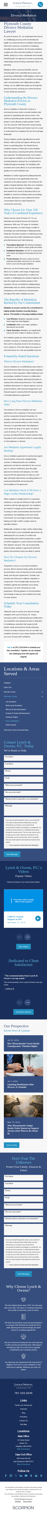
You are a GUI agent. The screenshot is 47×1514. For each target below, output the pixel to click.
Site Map (23, 1424)
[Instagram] (11, 1475)
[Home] (22, 4)
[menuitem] (23, 683)
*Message (8, 806)
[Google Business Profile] (36, 1475)
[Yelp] (41, 1475)
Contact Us (23, 1420)
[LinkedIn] (21, 1475)
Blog (23, 1413)
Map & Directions (23, 1449)
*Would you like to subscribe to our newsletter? (21, 799)
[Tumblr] (31, 1475)
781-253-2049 (23, 1393)
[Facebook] (6, 1475)
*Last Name (9, 764)
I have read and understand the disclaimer (24, 845)
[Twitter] (16, 1475)
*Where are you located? (13, 785)
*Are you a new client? (13, 792)
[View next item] (27, 1002)
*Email (7, 778)
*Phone (7, 771)
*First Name (9, 757)
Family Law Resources (23, 1405)
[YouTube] (26, 1475)
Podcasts (23, 1416)
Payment (23, 1409)
